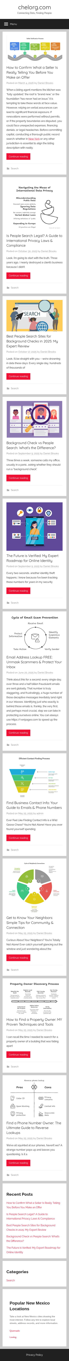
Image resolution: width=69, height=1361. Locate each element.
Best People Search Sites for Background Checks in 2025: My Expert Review (32, 341)
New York (34, 138)
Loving (13, 1337)
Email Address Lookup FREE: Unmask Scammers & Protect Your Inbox (34, 662)
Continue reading (18, 156)
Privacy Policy (34, 1354)
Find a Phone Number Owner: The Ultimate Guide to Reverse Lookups (33, 1128)
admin (40, 813)
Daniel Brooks (45, 83)
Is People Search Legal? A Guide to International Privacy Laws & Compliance (34, 240)
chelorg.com (34, 7)
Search (15, 168)
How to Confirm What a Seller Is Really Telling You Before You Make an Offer (32, 72)
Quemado (15, 1330)
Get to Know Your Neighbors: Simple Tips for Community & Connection (29, 922)
